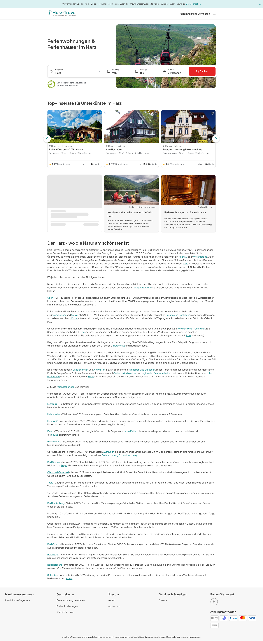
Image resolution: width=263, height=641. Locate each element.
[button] (174, 71)
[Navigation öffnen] (214, 13)
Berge (64, 465)
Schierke (52, 574)
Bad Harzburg (54, 564)
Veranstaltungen (65, 386)
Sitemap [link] (163, 600)
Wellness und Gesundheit (192, 328)
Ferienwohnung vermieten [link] (70, 600)
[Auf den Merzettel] (98, 113)
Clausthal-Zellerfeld (58, 472)
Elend (50, 431)
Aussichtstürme (142, 287)
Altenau (183, 256)
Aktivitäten (99, 369)
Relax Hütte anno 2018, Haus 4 (66, 149)
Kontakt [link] (112, 600)
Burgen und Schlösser (178, 314)
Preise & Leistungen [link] (67, 606)
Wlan (185, 263)
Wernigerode (200, 256)
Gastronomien (80, 369)
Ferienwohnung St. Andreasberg (119, 455)
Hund (91, 376)
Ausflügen (108, 451)
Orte (82, 331)
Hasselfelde (129, 431)
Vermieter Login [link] (65, 611)
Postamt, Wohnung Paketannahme (182, 149)
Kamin (69, 578)
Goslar (74, 314)
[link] (194, 14)
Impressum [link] (114, 606)
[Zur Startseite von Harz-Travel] (62, 13)
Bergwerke (119, 345)
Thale (50, 482)
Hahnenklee (53, 414)
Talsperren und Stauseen (141, 369)
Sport (50, 297)
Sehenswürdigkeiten (125, 373)
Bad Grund (53, 544)
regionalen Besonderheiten (156, 373)
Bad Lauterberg (55, 503)
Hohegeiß (52, 420)
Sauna (54, 434)
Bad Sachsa (53, 462)
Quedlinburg (59, 314)
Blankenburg (54, 441)
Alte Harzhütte (114, 149)
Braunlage (52, 554)
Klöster (74, 318)
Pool (188, 335)
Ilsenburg (52, 403)
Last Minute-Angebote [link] (17, 600)
